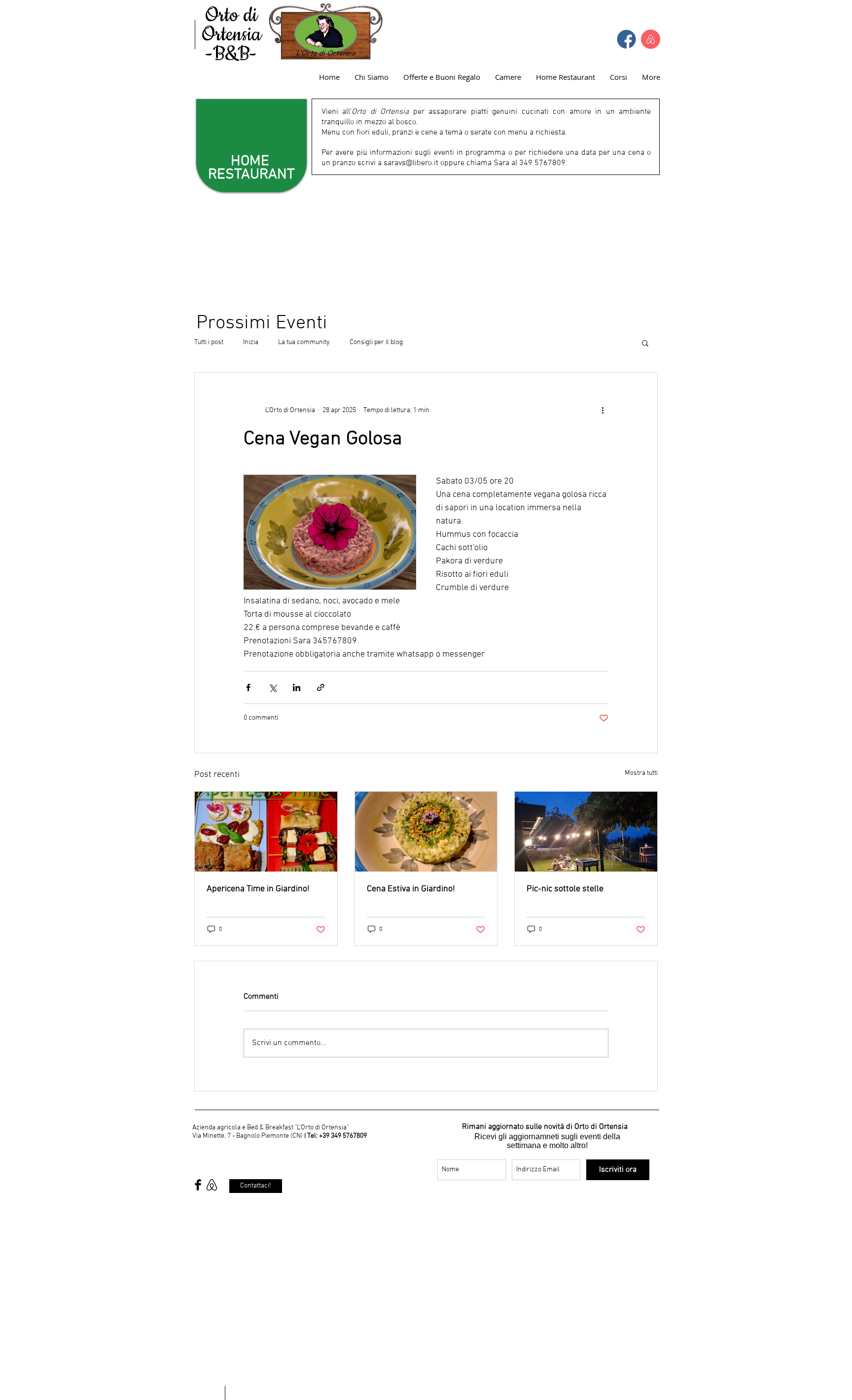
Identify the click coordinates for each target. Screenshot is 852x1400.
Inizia (250, 342)
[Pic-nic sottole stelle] (586, 832)
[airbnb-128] (211, 1184)
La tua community (304, 342)
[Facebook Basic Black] (198, 1184)
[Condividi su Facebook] (248, 687)
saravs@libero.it (411, 163)
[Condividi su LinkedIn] (296, 687)
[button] (645, 343)
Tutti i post (208, 342)
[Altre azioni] (602, 410)
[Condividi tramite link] (320, 687)
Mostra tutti (641, 773)
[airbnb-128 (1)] (650, 39)
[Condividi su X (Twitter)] (272, 687)
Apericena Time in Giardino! (258, 889)
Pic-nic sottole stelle (565, 889)
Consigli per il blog (376, 342)
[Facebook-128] (626, 39)
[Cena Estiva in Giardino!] (426, 832)
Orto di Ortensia (231, 25)
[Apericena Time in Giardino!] (266, 832)
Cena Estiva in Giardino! (411, 889)
